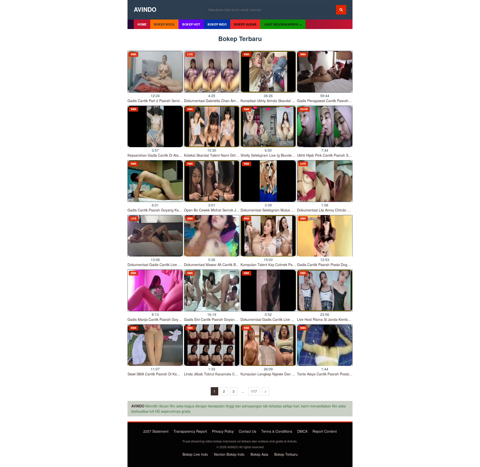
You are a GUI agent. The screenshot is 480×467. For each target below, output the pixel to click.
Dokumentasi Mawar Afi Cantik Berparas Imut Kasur (225, 264)
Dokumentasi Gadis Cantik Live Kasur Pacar (163, 264)
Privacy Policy (223, 431)
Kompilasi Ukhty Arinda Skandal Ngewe (271, 100)
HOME (142, 24)
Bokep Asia (259, 454)
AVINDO (145, 9)
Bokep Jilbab (245, 24)
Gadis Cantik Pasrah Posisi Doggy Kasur (329, 264)
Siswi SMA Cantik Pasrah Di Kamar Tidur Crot (164, 373)
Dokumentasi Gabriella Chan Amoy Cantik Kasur (222, 100)
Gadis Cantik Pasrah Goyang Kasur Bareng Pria (166, 209)
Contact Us (247, 431)
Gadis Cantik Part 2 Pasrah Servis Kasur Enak (164, 100)
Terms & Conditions (276, 431)
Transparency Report (190, 431)
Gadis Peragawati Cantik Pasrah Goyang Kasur (334, 100)
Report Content (324, 431)
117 (254, 391)
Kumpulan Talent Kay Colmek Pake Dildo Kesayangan (283, 264)
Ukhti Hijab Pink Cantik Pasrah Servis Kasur (331, 155)
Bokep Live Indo (195, 454)
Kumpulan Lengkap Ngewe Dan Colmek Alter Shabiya (283, 373)
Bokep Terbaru (286, 454)
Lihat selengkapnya (281, 24)
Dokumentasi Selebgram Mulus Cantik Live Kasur (279, 209)
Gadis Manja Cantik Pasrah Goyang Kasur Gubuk (167, 319)
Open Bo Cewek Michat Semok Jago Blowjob (219, 209)
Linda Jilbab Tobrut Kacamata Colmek (214, 373)
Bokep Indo (217, 24)
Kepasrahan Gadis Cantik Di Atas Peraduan (162, 155)
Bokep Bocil (164, 24)
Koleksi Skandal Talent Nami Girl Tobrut (215, 155)
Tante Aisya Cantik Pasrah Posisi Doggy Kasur (333, 373)
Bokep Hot (191, 24)
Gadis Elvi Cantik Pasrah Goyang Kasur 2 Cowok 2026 (227, 319)
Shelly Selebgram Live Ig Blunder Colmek (273, 155)
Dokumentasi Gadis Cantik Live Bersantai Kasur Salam (283, 319)
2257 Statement (155, 431)
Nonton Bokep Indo (229, 454)
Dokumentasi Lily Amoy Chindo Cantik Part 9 (332, 209)
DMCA (302, 431)
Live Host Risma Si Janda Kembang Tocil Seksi (334, 319)
